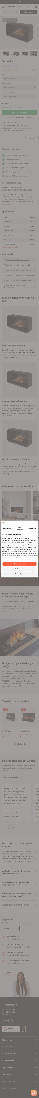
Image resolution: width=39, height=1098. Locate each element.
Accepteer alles (19, 564)
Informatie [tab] (32, 528)
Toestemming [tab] (7, 528)
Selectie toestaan (19, 569)
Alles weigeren (19, 574)
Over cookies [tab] (20, 528)
